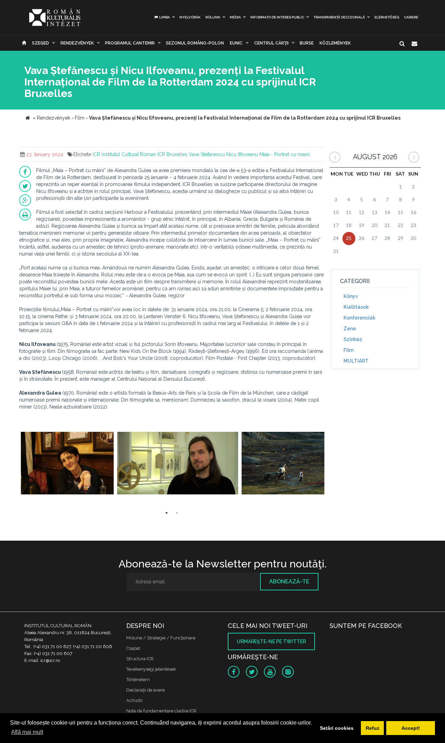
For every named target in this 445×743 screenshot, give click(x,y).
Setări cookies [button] (337, 728)
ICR (96, 154)
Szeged (40, 43)
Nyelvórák (190, 17)
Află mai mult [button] (27, 732)
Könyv (350, 296)
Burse (307, 43)
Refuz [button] (372, 728)
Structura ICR (140, 658)
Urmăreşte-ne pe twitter (271, 641)
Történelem (138, 679)
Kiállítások (356, 307)
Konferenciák (359, 318)
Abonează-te (289, 581)
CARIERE (411, 17)
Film (348, 350)
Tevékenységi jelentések (151, 669)
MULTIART (356, 361)
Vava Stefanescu (207, 154)
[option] (67, 464)
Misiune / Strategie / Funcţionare (160, 637)
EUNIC (236, 43)
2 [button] (176, 512)
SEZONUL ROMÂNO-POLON (195, 43)
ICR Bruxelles (172, 154)
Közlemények (335, 43)
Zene (349, 328)
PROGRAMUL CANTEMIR (130, 43)
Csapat (133, 648)
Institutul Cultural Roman (129, 154)
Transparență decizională (339, 17)
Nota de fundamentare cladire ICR (161, 710)
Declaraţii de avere (145, 690)
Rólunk (212, 17)
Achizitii (134, 700)
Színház (352, 339)
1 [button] (166, 512)
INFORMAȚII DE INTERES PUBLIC (277, 17)
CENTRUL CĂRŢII (271, 43)
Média (235, 17)
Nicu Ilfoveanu (242, 154)
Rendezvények (77, 43)
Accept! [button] (411, 728)
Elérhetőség (386, 17)
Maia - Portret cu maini (284, 154)
